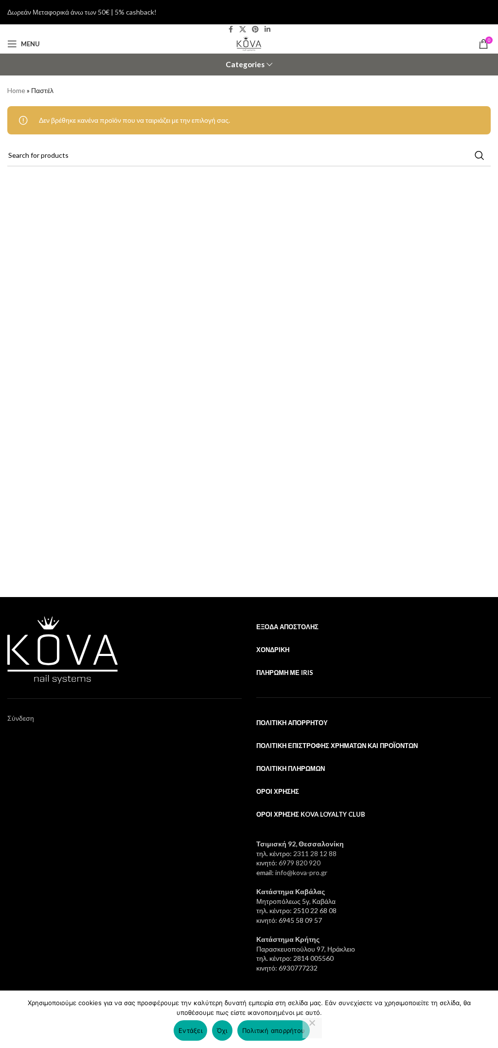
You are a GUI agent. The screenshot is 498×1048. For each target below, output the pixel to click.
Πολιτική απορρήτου (273, 1030)
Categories (245, 64)
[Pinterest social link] (255, 29)
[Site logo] (249, 43)
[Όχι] (312, 1028)
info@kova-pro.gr (301, 872)
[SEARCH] (479, 155)
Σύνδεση (20, 718)
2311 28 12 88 (315, 853)
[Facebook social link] (230, 29)
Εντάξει (190, 1030)
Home (16, 90)
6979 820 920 (299, 863)
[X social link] (242, 29)
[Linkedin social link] (267, 29)
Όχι (222, 1030)
